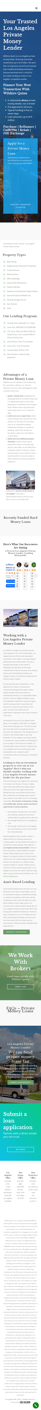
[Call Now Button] (36, 1405)
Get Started (20, 1149)
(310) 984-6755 (7, 1182)
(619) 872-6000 (20, 1182)
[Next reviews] (36, 575)
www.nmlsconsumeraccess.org (27, 1246)
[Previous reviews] (14, 575)
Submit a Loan (20, 986)
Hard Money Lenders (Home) (13, 244)
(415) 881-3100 (33, 1182)
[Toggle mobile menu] (36, 8)
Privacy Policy (15, 1402)
